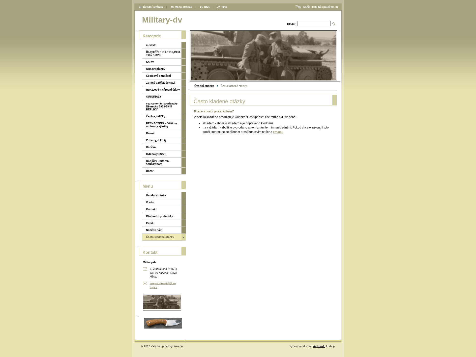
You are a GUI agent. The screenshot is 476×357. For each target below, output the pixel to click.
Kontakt (151, 209)
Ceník (149, 223)
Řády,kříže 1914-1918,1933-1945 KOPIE (163, 53)
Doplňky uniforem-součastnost (158, 162)
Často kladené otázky (160, 236)
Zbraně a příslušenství (160, 82)
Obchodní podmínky (159, 216)
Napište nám (154, 230)
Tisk (224, 6)
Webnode (319, 346)
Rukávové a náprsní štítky (163, 89)
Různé (150, 133)
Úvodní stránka (204, 85)
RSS (206, 6)
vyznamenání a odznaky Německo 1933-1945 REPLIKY (162, 106)
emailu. (278, 132)
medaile (151, 45)
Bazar (149, 170)
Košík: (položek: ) (320, 6)
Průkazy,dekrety (156, 140)
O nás (150, 202)
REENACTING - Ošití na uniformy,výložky (161, 125)
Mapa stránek (183, 6)
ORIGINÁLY (153, 96)
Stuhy (150, 61)
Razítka (151, 147)
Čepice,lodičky (155, 116)
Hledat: (292, 24)
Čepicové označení (158, 75)
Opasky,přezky (155, 68)
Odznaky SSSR (156, 154)
